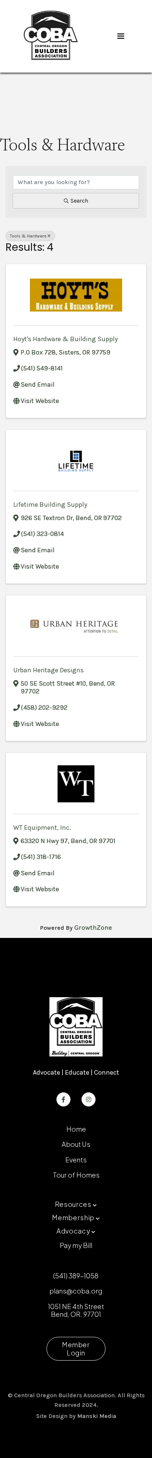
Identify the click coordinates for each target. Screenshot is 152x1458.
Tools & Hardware (28, 236)
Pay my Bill (76, 1245)
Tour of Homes (76, 1175)
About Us (76, 1144)
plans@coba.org (75, 1290)
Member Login (76, 1348)
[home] (50, 36)
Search (79, 200)
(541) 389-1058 (76, 1275)
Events (76, 1159)
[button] (120, 36)
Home (76, 1129)
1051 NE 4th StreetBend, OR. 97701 (76, 1310)
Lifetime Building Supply (50, 504)
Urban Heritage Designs (48, 670)
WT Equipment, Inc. (42, 827)
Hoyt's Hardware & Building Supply (65, 339)
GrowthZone (93, 927)
